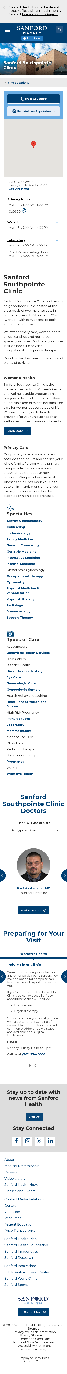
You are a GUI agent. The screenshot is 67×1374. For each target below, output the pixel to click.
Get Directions (19, 188)
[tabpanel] (33, 1008)
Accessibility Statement (34, 1345)
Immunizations (19, 718)
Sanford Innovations (20, 1266)
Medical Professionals (21, 1166)
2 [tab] (35, 1065)
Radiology (15, 605)
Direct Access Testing (25, 671)
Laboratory (16, 240)
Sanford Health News (21, 1185)
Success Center (35, 1361)
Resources (12, 1218)
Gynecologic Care (21, 683)
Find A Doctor (31, 910)
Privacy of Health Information (35, 1332)
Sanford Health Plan (20, 1239)
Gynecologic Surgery (23, 689)
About (9, 1160)
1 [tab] (30, 1065)
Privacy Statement (33, 1335)
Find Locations (18, 82)
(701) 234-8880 (33, 1054)
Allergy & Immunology (24, 521)
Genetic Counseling (23, 545)
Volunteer (12, 1212)
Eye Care (14, 677)
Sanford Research (18, 1257)
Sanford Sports (16, 1285)
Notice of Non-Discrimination (33, 1342)
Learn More (15, 431)
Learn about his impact (40, 14)
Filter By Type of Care (33, 823)
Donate (10, 1206)
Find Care (33, 38)
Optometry (15, 582)
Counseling (16, 527)
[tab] (33, 955)
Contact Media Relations (24, 1199)
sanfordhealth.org (33, 1349)
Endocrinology (18, 533)
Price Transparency (20, 1230)
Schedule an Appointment (36, 111)
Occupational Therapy (25, 576)
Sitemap (33, 1328)
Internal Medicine (21, 564)
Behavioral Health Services (28, 653)
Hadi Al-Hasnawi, (33, 888)
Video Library (15, 1178)
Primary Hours (19, 199)
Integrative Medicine (23, 557)
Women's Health (20, 774)
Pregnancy (15, 761)
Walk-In (13, 222)
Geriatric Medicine (21, 551)
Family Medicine (20, 539)
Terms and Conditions (34, 1339)
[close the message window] (3, 8)
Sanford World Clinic (20, 1278)
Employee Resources (33, 1358)
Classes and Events (19, 1191)
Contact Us (32, 1312)
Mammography (19, 731)
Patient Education (19, 1224)
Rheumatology (18, 611)
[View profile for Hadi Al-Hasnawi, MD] (33, 865)
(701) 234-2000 (36, 98)
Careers (10, 1172)
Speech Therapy (20, 617)
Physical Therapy (20, 599)
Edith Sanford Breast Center (26, 1272)
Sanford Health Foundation (26, 1245)
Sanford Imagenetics (21, 1251)
